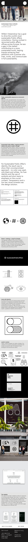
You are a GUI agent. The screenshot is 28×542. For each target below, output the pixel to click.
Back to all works (7, 526)
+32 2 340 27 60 (5, 533)
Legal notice (4, 536)
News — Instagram (6, 535)
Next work (21, 526)
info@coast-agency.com (18, 535)
